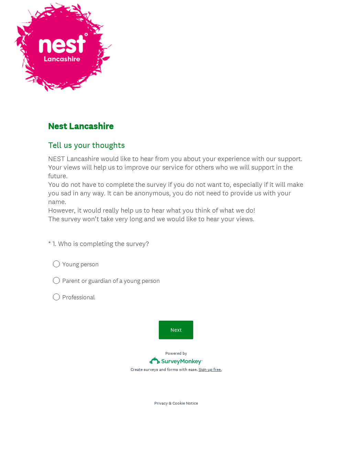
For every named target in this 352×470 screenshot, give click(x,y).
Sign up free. (210, 369)
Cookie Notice (185, 403)
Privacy (161, 403)
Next (176, 330)
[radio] (51, 263)
